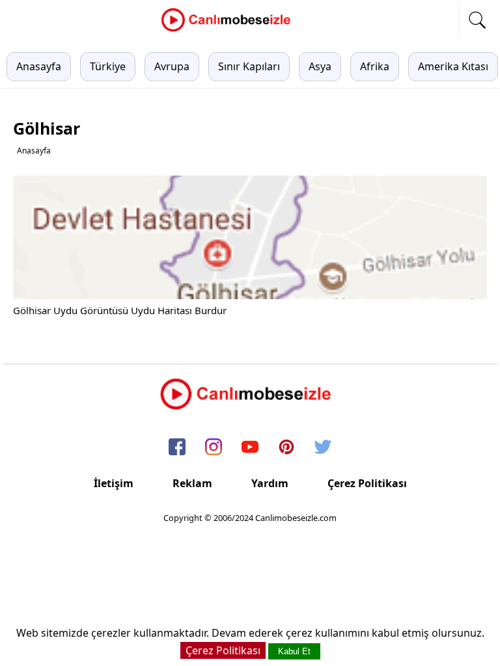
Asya (320, 66)
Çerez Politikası (367, 483)
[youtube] (250, 448)
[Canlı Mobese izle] (229, 30)
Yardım (269, 483)
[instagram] (213, 448)
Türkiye (108, 66)
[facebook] (177, 448)
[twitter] (322, 448)
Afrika (374, 66)
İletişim (113, 483)
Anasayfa (38, 66)
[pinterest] (286, 448)
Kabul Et (294, 651)
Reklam (192, 483)
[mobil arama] (477, 20)
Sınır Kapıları (249, 66)
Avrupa (171, 66)
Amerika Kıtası (453, 66)
